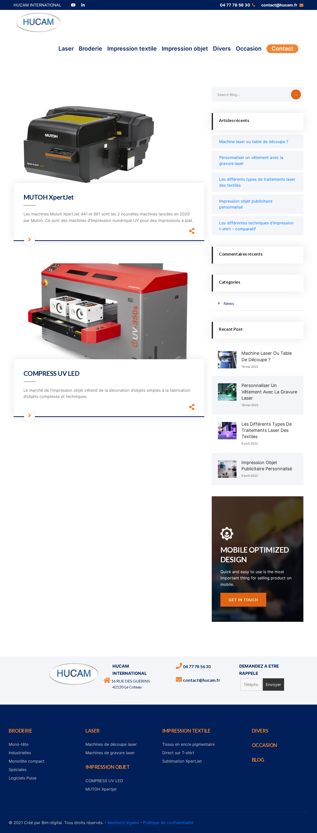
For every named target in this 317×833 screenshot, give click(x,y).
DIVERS (260, 731)
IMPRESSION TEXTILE (186, 731)
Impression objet (185, 48)
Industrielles (20, 752)
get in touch (243, 599)
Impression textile (132, 48)
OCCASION (264, 745)
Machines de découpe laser (111, 744)
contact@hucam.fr (279, 4)
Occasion (249, 48)
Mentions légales (123, 822)
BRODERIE (20, 731)
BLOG (258, 760)
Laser (66, 48)
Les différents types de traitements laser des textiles (266, 430)
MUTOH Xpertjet (101, 789)
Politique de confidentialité (168, 822)
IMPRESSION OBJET (107, 767)
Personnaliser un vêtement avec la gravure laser (269, 391)
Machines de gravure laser (110, 752)
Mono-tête (18, 744)
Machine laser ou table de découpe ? (253, 141)
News (229, 303)
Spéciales (17, 769)
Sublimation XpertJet (182, 761)
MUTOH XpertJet (49, 197)
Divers (222, 48)
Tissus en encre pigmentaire (188, 744)
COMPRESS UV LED (51, 373)
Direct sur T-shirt (178, 752)
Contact (282, 48)
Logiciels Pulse (22, 777)
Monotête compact (27, 761)
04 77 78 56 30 (235, 4)
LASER (92, 731)
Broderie (90, 48)
